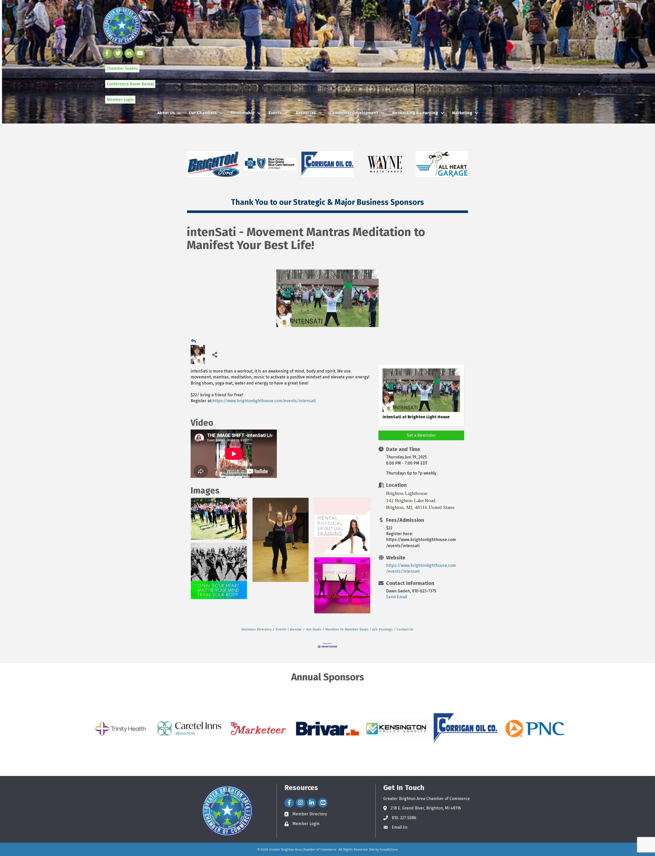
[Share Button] (214, 354)
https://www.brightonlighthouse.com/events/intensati (264, 400)
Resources (306, 112)
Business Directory (257, 629)
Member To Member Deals (346, 629)
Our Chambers (203, 112)
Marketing (462, 112)
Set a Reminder (421, 435)
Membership (243, 112)
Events (275, 112)
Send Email (396, 596)
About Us (166, 112)
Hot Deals (313, 629)
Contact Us (405, 629)
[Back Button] (193, 341)
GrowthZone (389, 849)
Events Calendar (289, 629)
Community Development (354, 112)
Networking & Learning (415, 112)
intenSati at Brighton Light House (416, 416)
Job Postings (382, 629)
